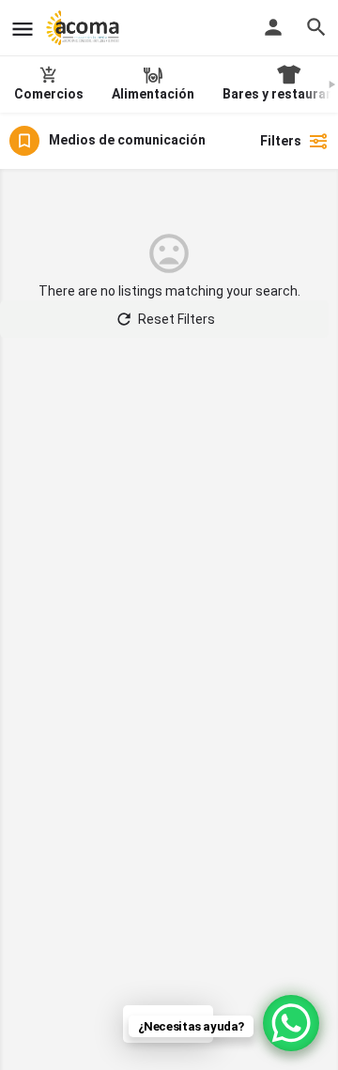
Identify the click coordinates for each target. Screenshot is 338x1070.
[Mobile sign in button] (273, 27)
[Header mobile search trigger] (316, 27)
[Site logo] (85, 28)
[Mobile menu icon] (22, 28)
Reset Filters (176, 319)
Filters (280, 140)
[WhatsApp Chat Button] (291, 1023)
